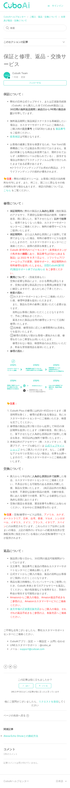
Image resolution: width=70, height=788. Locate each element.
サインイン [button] (57, 5)
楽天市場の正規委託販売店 (24, 609)
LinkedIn (15, 667)
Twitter (10, 667)
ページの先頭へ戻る (15, 715)
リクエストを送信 (48, 701)
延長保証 (15, 136)
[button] (49, 6)
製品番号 (60, 128)
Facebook (6, 667)
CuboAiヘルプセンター (15, 16)
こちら (7, 190)
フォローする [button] (35, 83)
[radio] (26, 685)
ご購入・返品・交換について (43, 16)
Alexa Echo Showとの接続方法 (21, 735)
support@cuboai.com (32, 649)
